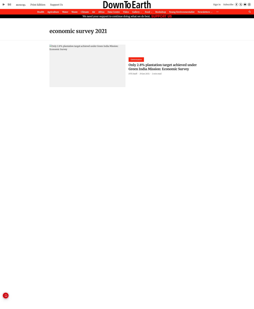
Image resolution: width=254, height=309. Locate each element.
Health (40, 12)
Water (65, 12)
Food (147, 12)
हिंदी (9, 4)
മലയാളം (21, 4)
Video (126, 12)
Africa (101, 12)
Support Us (56, 4)
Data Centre (114, 12)
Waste (74, 12)
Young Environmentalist (181, 12)
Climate (85, 12)
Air (93, 12)
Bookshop (160, 12)
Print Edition (37, 4)
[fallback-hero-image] (87, 66)
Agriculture (53, 12)
